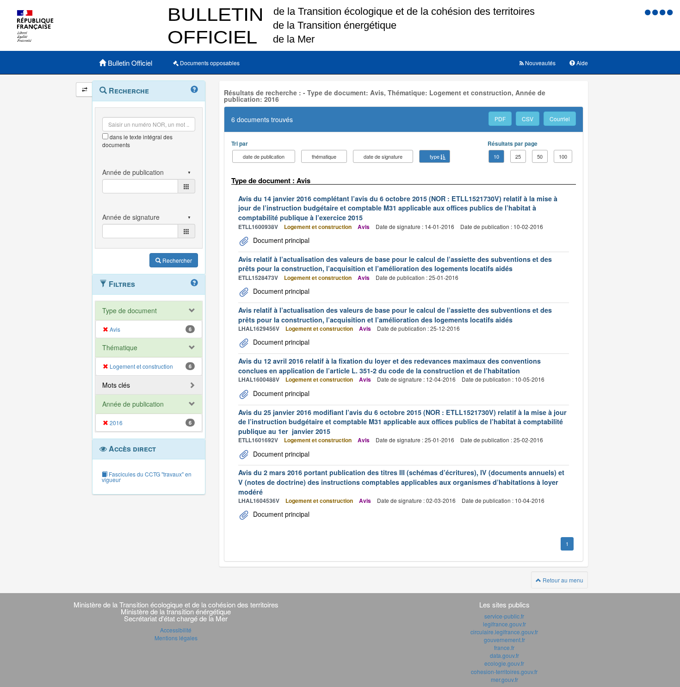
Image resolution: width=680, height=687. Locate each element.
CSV (527, 119)
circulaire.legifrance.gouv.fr (504, 632)
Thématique (119, 347)
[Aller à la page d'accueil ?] (670, 12)
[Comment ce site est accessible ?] (648, 12)
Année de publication (133, 403)
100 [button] (563, 156)
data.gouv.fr (504, 655)
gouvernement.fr (504, 640)
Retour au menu (562, 580)
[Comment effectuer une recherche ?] (194, 89)
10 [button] (496, 156)
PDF (500, 119)
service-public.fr (504, 616)
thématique (324, 156)
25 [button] (518, 156)
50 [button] (540, 156)
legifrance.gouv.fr (504, 624)
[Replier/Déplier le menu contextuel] (84, 89)
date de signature (383, 156)
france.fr (504, 647)
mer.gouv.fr (504, 679)
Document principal (280, 240)
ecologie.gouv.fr (504, 663)
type (434, 156)
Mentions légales (176, 638)
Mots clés (116, 385)
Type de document (129, 310)
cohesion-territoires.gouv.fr (504, 671)
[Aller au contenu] (656, 12)
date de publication (263, 156)
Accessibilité (176, 630)
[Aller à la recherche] (663, 12)
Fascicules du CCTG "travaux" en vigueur (147, 476)
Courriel (560, 119)
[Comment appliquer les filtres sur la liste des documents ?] (194, 283)
